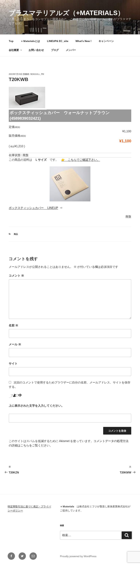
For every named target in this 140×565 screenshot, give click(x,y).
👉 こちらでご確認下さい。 (80, 159)
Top (11, 41)
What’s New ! (83, 41)
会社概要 (14, 50)
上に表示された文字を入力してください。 (36, 405)
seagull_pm (37, 74)
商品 (16, 234)
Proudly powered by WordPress (78, 556)
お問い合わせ (36, 50)
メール (15, 344)
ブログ (55, 50)
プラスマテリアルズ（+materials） (66, 13)
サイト (13, 363)
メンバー (71, 50)
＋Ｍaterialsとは (30, 41)
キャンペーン (106, 41)
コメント (16, 275)
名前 (13, 325)
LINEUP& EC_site (57, 41)
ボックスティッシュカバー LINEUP (33, 207)
